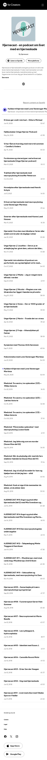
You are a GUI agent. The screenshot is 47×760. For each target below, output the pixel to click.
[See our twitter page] (11, 736)
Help (5, 729)
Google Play (15, 754)
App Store (15, 745)
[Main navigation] (42, 5)
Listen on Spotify (16, 61)
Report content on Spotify (34, 102)
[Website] (23, 83)
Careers (6, 720)
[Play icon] (5, 110)
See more (5, 77)
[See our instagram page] (16, 736)
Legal (5, 724)
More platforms (33, 61)
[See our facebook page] (5, 736)
